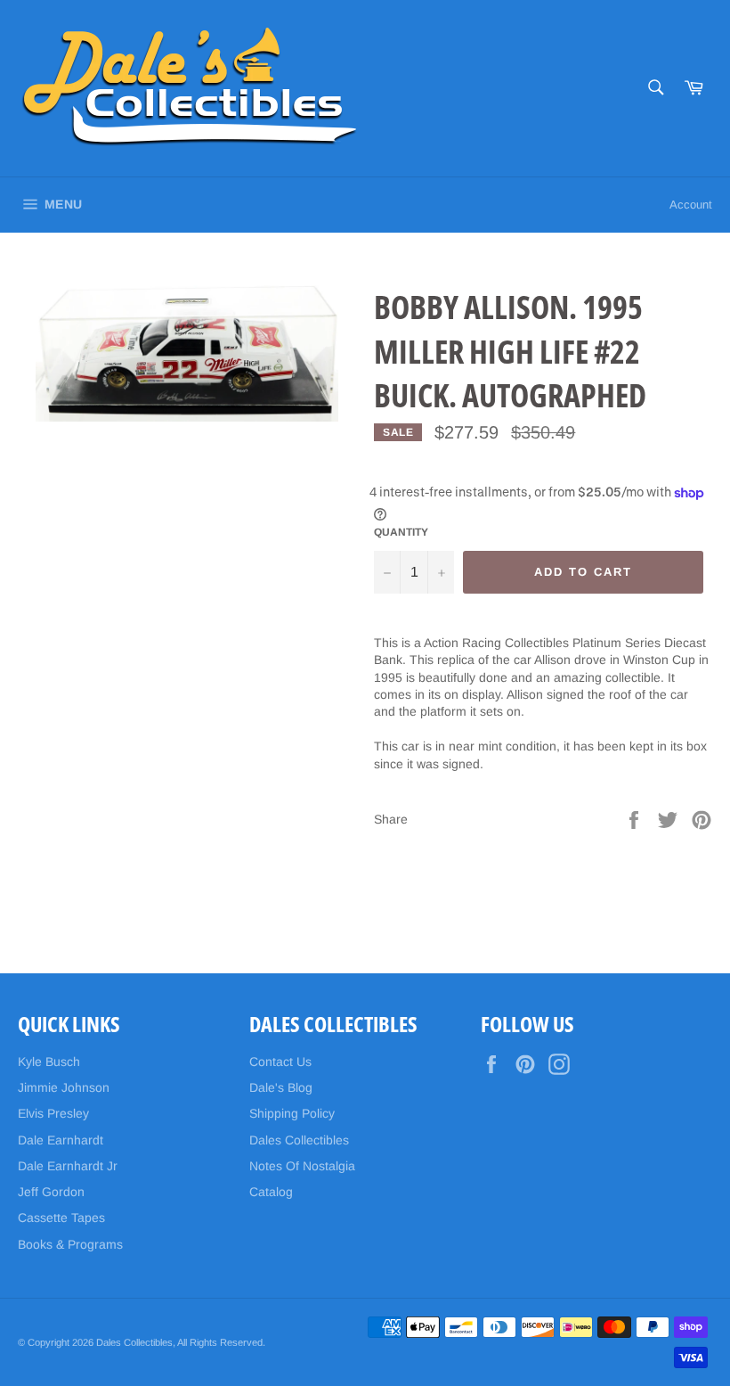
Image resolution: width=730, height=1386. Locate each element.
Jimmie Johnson (64, 1087)
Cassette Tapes (61, 1217)
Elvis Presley (53, 1113)
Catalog (271, 1192)
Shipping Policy (292, 1113)
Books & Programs (70, 1244)
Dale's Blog (280, 1087)
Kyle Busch (49, 1061)
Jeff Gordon (51, 1192)
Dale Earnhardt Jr (68, 1166)
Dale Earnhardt (60, 1140)
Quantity (401, 532)
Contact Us (280, 1061)
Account (690, 204)
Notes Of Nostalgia (302, 1166)
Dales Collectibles (299, 1140)
